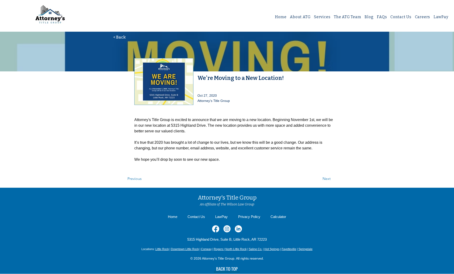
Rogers (219, 249)
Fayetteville (289, 249)
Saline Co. (255, 249)
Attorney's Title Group (227, 197)
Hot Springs (271, 249)
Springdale (305, 249)
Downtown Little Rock (185, 249)
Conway (206, 249)
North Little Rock (236, 249)
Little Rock (162, 249)
